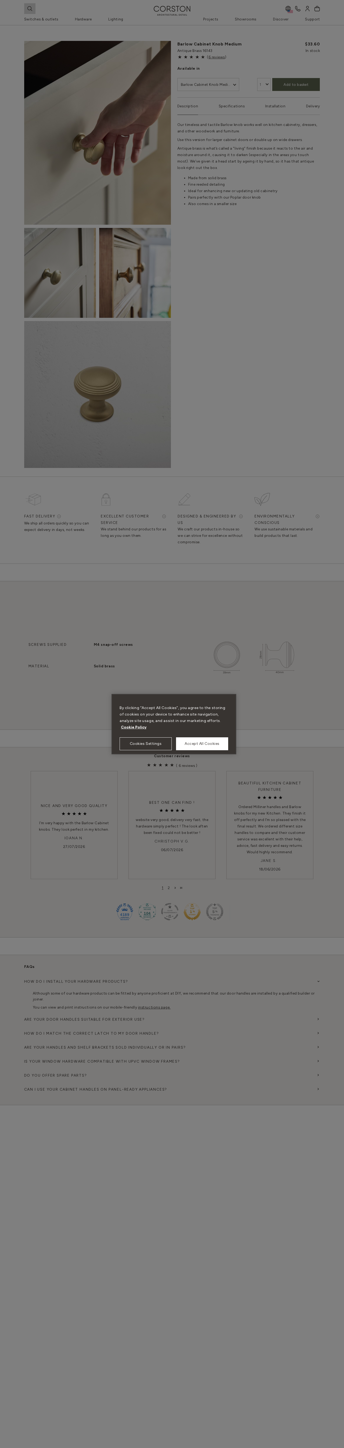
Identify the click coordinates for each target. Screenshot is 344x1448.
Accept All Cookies (202, 743)
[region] (174, 724)
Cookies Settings (146, 743)
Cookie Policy (133, 727)
